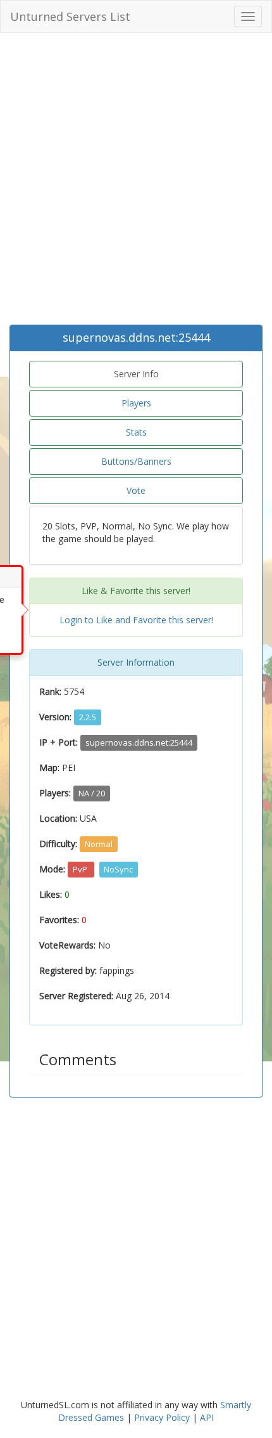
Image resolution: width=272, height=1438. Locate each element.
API (207, 1417)
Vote (136, 490)
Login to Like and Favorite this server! (136, 620)
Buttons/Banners (136, 461)
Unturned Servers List (70, 16)
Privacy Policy (162, 1417)
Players (136, 403)
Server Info (136, 374)
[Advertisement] (136, 182)
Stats (136, 432)
